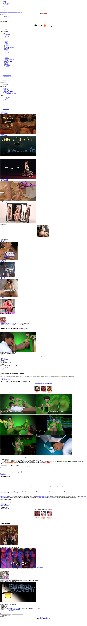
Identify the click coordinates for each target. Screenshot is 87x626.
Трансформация (8, 61)
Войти (2, 616)
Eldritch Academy (39, 601)
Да (7, 570)
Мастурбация (8, 52)
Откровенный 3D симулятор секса (49, 518)
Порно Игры (5, 98)
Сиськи (6, 50)
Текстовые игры (8, 48)
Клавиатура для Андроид (8, 91)
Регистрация (3, 9)
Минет (6, 38)
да (7, 547)
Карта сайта (5, 106)
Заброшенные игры (7, 75)
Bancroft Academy (39, 567)
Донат (4, 17)
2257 (8, 610)
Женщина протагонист (9, 68)
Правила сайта (6, 108)
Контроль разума (8, 55)
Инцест (6, 41)
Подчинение (7, 65)
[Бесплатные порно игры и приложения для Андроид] (11, 12)
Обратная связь (6, 5)
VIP (3, 18)
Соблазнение (7, 66)
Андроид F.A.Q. (6, 90)
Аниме (6, 54)
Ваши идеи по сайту (7, 105)
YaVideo (13, 610)
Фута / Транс (7, 36)
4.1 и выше (2, 361)
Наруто (6, 43)
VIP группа (5, 29)
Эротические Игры (7, 76)
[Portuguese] (44, 13)
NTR (6, 46)
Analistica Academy (13, 579)
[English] (40, 13)
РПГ (6, 42)
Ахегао (6, 62)
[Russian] (45, 13)
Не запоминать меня (6, 615)
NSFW (6, 44)
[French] (41, 13)
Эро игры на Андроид (14, 492)
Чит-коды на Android (7, 92)
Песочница (7, 67)
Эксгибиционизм (8, 45)
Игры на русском (6, 72)
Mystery (6, 63)
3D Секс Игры (6, 3)
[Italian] (43, 13)
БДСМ (6, 37)
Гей (6, 35)
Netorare (6, 49)
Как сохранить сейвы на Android (9, 93)
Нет (8, 352)
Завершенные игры (7, 73)
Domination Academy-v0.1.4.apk (6, 379)
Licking (6, 57)
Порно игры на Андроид (5, 323)
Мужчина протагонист (9, 69)
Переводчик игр (6, 88)
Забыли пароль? (43, 617)
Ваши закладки (6, 16)
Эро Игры (5, 2)
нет (8, 581)
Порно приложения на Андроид (45, 497)
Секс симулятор (8, 51)
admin (4, 324)
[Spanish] (46, 13)
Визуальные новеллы (9, 59)
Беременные (7, 64)
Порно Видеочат (6, 6)
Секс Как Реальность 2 (43, 237)
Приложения (5, 4)
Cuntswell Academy (22, 544)
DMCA (10, 610)
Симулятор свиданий (9, 47)
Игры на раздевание (9, 53)
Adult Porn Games (6, 97)
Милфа (6, 39)
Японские (7, 58)
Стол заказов (5, 89)
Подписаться (3, 474)
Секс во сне (7, 60)
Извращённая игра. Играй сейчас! (43, 518)
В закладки (2, 355)
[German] (42, 13)
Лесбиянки (7, 34)
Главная (4, 1)
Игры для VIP (5, 71)
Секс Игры (5, 99)
